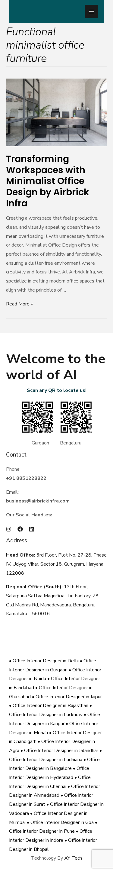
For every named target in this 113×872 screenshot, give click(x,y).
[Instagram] (8, 529)
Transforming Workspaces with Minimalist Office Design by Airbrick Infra (47, 181)
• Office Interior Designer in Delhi (44, 660)
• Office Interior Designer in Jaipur (67, 696)
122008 (15, 573)
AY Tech (73, 858)
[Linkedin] (31, 529)
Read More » (19, 304)
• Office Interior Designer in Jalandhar (59, 750)
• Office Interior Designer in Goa (61, 822)
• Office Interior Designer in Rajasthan (49, 705)
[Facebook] (20, 529)
